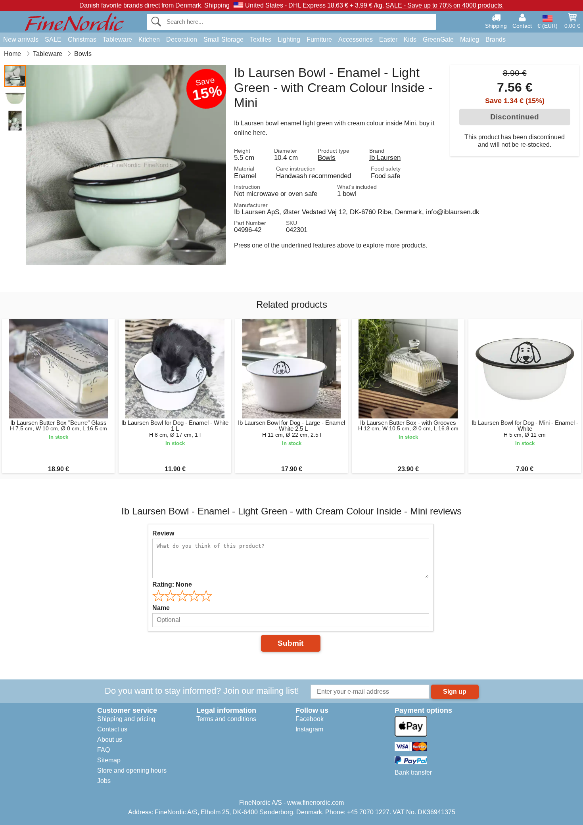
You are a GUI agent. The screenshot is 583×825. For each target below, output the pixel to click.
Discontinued (514, 117)
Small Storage (223, 39)
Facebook (309, 719)
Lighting (289, 39)
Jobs (104, 780)
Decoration (181, 39)
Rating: (172, 584)
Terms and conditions (226, 719)
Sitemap (109, 760)
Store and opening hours (132, 770)
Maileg (469, 39)
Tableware (117, 39)
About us (109, 739)
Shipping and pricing (126, 719)
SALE (53, 39)
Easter (388, 39)
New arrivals (20, 39)
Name (161, 607)
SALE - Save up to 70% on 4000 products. (444, 5)
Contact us (112, 729)
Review (163, 533)
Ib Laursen (385, 157)
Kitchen (149, 39)
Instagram (309, 729)
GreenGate (438, 39)
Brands (495, 39)
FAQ (103, 749)
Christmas (82, 39)
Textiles (260, 39)
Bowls (327, 157)
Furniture (319, 39)
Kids (410, 39)
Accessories (355, 39)
